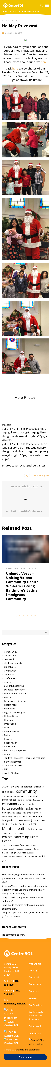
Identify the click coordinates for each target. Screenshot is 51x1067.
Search (46, 632)
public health (10, 742)
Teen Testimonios (13, 765)
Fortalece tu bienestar (15, 701)
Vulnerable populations (12, 856)
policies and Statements (28, 1049)
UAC (6, 769)
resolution (15, 845)
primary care (20, 833)
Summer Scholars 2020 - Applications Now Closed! (27, 486)
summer (20, 849)
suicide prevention (9, 849)
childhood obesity (13, 663)
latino (43, 820)
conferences (10, 678)
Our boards (34, 991)
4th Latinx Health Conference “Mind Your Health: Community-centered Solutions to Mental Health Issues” (25, 511)
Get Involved (35, 1026)
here (44, 62)
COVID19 (29, 800)
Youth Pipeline (11, 773)
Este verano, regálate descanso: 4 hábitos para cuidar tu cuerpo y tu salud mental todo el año (24, 878)
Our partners (35, 984)
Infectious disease (23, 820)
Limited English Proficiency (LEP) (19, 824)
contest (8, 682)
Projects (8, 738)
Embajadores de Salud (15, 693)
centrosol (9, 659)
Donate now (25, 1057)
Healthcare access (31, 812)
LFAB (6, 727)
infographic (10, 723)
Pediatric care (35, 829)
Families (31, 804)
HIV (42, 816)
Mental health (14, 828)
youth (5, 860)
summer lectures (32, 849)
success (34, 845)
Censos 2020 (10, 651)
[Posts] (25, 499)
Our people (34, 970)
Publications (29, 568)
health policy (7, 817)
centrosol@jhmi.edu (15, 1003)
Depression (38, 800)
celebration (27, 786)
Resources (24, 845)
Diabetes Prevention (14, 689)
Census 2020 (10, 655)
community (26, 791)
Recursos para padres (15, 750)
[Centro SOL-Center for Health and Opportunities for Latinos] (13, 5)
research (8, 754)
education (9, 804)
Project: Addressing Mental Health (20, 839)
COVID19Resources (14, 685)
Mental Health (11, 731)
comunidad (32, 796)
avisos (15, 786)
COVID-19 (21, 800)
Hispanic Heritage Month (27, 816)
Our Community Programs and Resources (36, 1015)
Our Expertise (35, 1005)
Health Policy (10, 704)
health (38, 808)
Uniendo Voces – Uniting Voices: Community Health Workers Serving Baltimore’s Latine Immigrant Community (22, 586)
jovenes (35, 820)
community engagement (13, 796)
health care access (11, 812)
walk (25, 857)
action (5, 786)
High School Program (15, 712)
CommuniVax (11, 674)
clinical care (10, 666)
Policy (7, 735)
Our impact (34, 977)
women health (37, 856)
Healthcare (9, 708)
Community (10, 20)
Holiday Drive (11, 716)
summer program (14, 852)
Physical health (7, 833)
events (7, 697)
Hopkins (8, 720)
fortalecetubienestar (17, 808)
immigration (8, 820)
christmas (39, 786)
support (30, 853)
